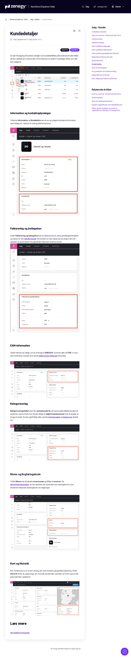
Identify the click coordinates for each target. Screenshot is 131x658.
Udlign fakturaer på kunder (101, 75)
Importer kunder (97, 39)
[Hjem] (16, 7)
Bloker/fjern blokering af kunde (102, 57)
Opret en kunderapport (99, 68)
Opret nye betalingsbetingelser (102, 101)
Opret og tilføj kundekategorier (102, 50)
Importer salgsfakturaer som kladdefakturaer (107, 105)
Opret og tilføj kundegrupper (101, 46)
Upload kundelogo (98, 43)
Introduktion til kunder (99, 32)
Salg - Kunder (35, 19)
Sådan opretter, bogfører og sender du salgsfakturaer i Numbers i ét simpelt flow (106, 109)
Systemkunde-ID (97, 61)
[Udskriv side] (74, 31)
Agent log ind (75, 649)
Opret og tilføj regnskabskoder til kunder (105, 53)
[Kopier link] (79, 31)
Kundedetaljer (47, 19)
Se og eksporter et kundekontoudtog (104, 71)
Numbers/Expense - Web (19, 19)
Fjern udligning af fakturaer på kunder (104, 79)
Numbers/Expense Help (43, 6)
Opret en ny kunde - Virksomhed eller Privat (106, 35)
